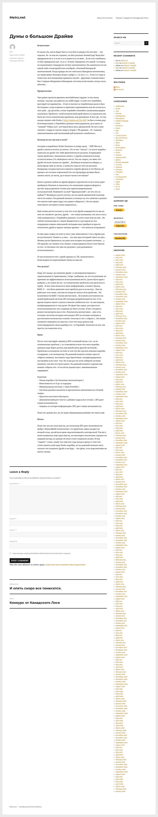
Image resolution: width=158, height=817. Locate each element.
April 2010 (119, 667)
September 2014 (121, 545)
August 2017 (120, 467)
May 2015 (119, 526)
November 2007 (121, 738)
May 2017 (119, 475)
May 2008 (119, 723)
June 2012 (119, 604)
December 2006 (121, 765)
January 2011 (120, 645)
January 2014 (120, 562)
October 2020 (120, 394)
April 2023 (119, 333)
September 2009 (122, 684)
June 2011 (119, 633)
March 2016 (120, 504)
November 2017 (121, 460)
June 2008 (119, 721)
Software (21, 61)
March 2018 (120, 453)
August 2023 (120, 323)
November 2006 (121, 767)
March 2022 (120, 362)
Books (118, 109)
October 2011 (120, 623)
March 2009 (120, 699)
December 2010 (121, 648)
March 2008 (120, 728)
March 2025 (120, 287)
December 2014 (121, 538)
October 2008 (120, 711)
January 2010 (120, 674)
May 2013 (119, 579)
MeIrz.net (17, 17)
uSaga (118, 182)
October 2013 (120, 570)
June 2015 (119, 523)
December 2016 (121, 484)
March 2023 (120, 336)
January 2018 (120, 455)
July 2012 (119, 601)
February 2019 (121, 436)
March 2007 (120, 757)
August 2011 (120, 628)
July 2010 (119, 660)
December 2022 (121, 343)
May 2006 (119, 782)
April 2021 (119, 382)
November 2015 (121, 514)
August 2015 (120, 518)
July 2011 (119, 631)
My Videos (119, 140)
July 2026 (119, 258)
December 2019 (121, 414)
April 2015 (119, 528)
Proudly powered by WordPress (30, 807)
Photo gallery (120, 148)
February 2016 (121, 506)
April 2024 (119, 314)
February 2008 (121, 730)
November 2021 (121, 370)
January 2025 (120, 292)
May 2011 (119, 635)
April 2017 (119, 477)
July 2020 (119, 399)
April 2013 (119, 582)
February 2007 (121, 760)
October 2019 (120, 416)
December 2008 (121, 706)
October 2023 (120, 321)
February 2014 (121, 560)
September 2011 (121, 626)
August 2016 (120, 494)
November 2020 (121, 392)
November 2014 (121, 540)
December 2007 (121, 735)
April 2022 (119, 360)
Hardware (13, 58)
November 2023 (121, 319)
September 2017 (121, 465)
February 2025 (121, 289)
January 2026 (120, 270)
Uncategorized (121, 177)
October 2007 (120, 740)
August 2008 (120, 716)
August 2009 (120, 687)
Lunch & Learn (121, 135)
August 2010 (120, 657)
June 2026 (119, 260)
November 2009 (121, 679)
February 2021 (121, 387)
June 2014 (119, 553)
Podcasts (119, 150)
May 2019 (119, 428)
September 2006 (122, 772)
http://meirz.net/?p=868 (75, 120)
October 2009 (120, 682)
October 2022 (120, 345)
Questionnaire (121, 157)
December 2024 (121, 294)
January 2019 (120, 438)
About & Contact (105, 18)
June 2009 (119, 691)
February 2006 (121, 789)
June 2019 (119, 426)
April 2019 (119, 431)
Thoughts (119, 172)
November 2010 (121, 650)
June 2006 (119, 779)
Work (118, 189)
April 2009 (119, 696)
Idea (117, 131)
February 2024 (121, 316)
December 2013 (121, 565)
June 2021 (119, 379)
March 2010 (120, 670)
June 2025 (119, 282)
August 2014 (120, 548)
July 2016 (119, 496)
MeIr (11, 52)
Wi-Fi (118, 187)
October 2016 (120, 489)
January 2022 (120, 367)
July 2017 (119, 470)
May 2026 (119, 262)
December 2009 (121, 677)
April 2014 (119, 557)
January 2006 (120, 791)
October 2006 (120, 769)
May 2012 (119, 606)
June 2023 (119, 328)
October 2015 (120, 516)
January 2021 (120, 389)
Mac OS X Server (121, 138)
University (119, 179)
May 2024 (119, 311)
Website (13, 541)
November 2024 (121, 297)
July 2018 (119, 448)
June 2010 (119, 662)
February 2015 (121, 533)
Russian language (122, 162)
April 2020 (119, 406)
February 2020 (121, 411)
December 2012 (121, 592)
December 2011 (121, 618)
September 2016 (121, 492)
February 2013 (121, 587)
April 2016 (119, 501)
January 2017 (120, 482)
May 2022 (119, 358)
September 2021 (121, 375)
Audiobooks (120, 106)
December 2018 (121, 440)
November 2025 (121, 272)
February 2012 (121, 613)
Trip (117, 174)
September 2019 (121, 418)
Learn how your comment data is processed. (65, 565)
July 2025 (119, 280)
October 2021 (120, 372)
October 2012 (120, 594)
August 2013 (120, 572)
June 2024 (119, 309)
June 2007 (119, 750)
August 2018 (120, 445)
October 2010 (120, 652)
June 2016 (119, 499)
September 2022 (122, 348)
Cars (117, 111)
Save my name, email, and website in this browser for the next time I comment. (42, 553)
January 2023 (120, 340)
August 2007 (120, 745)
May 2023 (119, 331)
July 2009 (119, 689)
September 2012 (121, 596)
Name (13, 519)
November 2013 (121, 567)
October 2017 (120, 462)
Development (120, 116)
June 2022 (119, 355)
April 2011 (119, 638)
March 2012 (120, 611)
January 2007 (120, 762)
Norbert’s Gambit (128, 63)
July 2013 (119, 574)
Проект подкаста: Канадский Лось (132, 18)
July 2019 (119, 423)
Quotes (118, 160)
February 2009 (121, 701)
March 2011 (120, 640)
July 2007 (119, 748)
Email (13, 530)
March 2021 (120, 384)
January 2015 (120, 535)
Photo (118, 145)
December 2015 (121, 511)
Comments (119, 90)
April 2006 (119, 784)
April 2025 (119, 284)
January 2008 (120, 733)
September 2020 (122, 397)
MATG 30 (124, 61)
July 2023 (119, 326)
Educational (120, 118)
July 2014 (119, 550)
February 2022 (121, 365)
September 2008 (122, 713)
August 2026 (120, 255)
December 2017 (121, 457)
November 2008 (121, 709)
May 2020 (119, 404)
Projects (119, 155)
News (118, 143)
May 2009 (119, 694)
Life (117, 133)
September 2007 (122, 743)
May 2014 (119, 555)
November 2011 (121, 621)
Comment (15, 484)
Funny (118, 123)
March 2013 (120, 584)
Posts (117, 87)
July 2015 (119, 521)
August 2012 (120, 599)
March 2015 (120, 531)
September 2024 (122, 301)
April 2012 (119, 609)
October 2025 (120, 275)
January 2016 (120, 509)
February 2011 (121, 643)
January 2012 (120, 616)
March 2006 (120, 787)
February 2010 (121, 672)
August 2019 (120, 421)
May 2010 (119, 665)
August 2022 (120, 350)
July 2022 (119, 353)
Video (118, 184)
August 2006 (120, 774)
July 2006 (119, 777)
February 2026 (121, 267)
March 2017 (120, 479)
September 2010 (121, 655)
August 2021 (120, 377)
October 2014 (120, 543)
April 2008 (119, 726)
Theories (119, 170)
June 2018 (119, 450)
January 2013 (120, 589)
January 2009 (120, 704)
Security (119, 165)
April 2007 (119, 755)
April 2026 (119, 265)
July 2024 (119, 306)
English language (122, 121)
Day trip (118, 114)
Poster (118, 153)
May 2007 (119, 752)
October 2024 (120, 299)
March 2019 (120, 433)
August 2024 (120, 304)
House (118, 128)
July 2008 (119, 718)
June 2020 (119, 401)
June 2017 (119, 472)
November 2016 (121, 487)
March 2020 (120, 409)
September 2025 (122, 277)
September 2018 (121, 443)
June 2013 (119, 577)
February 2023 (121, 338)
